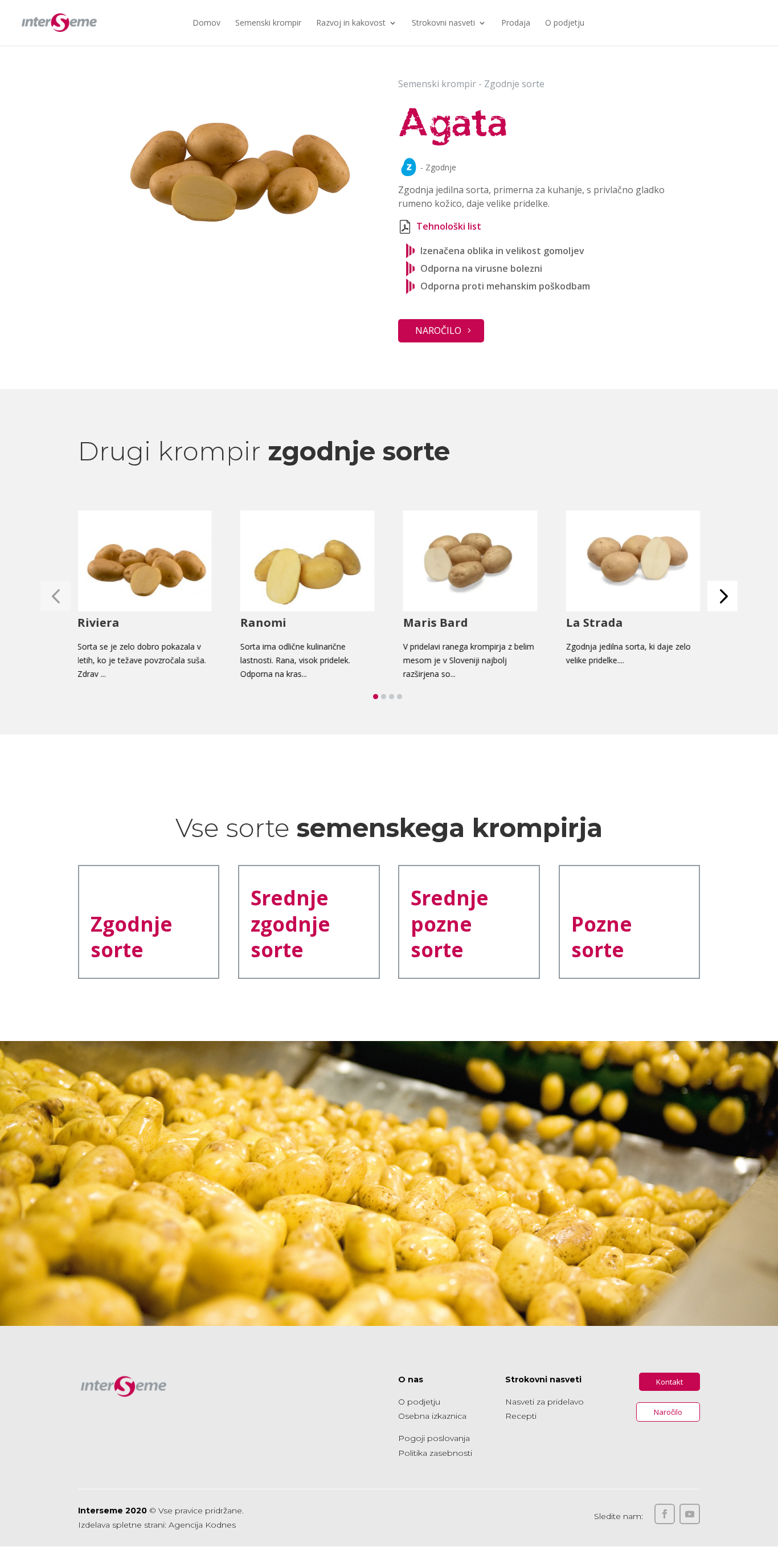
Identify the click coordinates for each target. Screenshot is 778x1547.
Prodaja (515, 23)
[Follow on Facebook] (664, 1514)
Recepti (521, 1416)
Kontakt (669, 1382)
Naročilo (438, 330)
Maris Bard (435, 622)
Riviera (99, 622)
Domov (206, 23)
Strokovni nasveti (443, 23)
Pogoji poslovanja (434, 1438)
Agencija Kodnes (202, 1525)
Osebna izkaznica (432, 1416)
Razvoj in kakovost (351, 23)
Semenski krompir (268, 23)
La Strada (594, 622)
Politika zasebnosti (435, 1453)
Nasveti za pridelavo (544, 1402)
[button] (722, 596)
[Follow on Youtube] (689, 1514)
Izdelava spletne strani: (122, 1525)
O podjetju (564, 23)
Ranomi (263, 622)
